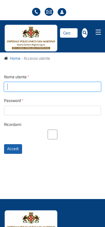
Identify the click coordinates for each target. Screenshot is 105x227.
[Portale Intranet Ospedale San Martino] (31, 37)
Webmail (49, 12)
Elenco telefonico (36, 12)
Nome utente (16, 77)
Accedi (13, 149)
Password (13, 101)
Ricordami (12, 124)
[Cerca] (85, 33)
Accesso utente (63, 12)
